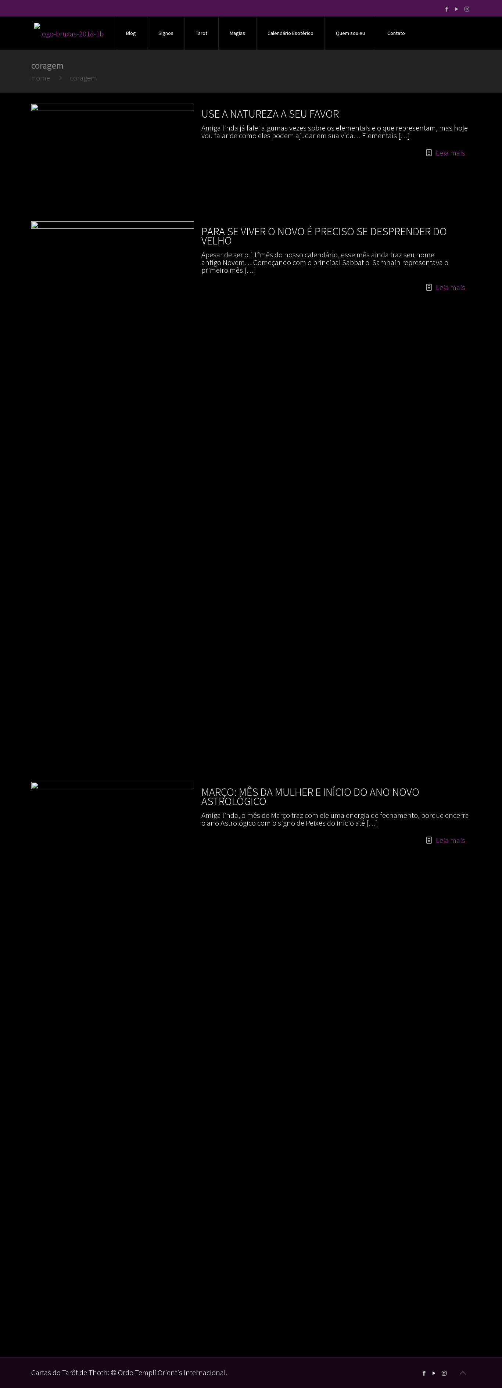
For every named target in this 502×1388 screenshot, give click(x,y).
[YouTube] (457, 9)
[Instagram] (467, 9)
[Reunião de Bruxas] (69, 33)
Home (40, 78)
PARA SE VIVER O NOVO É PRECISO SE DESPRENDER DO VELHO (324, 235)
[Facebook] (447, 9)
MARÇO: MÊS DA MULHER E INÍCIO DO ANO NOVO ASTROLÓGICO (310, 796)
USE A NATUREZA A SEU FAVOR (270, 114)
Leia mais (450, 153)
